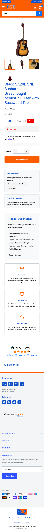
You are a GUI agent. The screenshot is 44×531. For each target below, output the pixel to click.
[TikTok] (19, 402)
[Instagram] (9, 402)
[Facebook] (4, 402)
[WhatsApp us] (22, 384)
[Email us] (10, 384)
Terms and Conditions (15, 518)
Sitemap (27, 522)
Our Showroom (38, 1)
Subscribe (10, 476)
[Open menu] (3, 7)
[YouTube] (14, 402)
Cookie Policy (29, 518)
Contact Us (7, 1)
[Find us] (16, 384)
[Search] (39, 13)
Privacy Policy (18, 522)
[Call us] (4, 384)
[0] (39, 7)
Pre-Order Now (22, 159)
